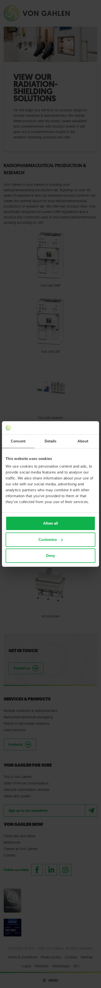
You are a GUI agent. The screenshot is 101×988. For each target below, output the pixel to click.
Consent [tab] (18, 441)
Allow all (50, 523)
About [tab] (82, 441)
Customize (47, 539)
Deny (50, 555)
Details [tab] (51, 441)
